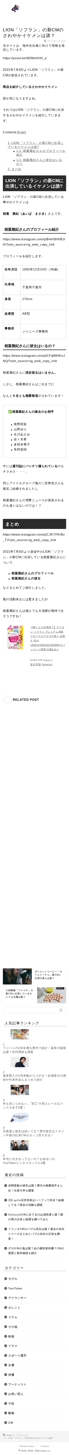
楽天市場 (35, 664)
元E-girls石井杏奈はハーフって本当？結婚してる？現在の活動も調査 (36, 1203)
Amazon (47, 664)
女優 (11, 1365)
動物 (11, 1413)
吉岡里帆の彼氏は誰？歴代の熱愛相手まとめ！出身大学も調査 (35, 1188)
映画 (11, 1336)
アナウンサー (17, 1297)
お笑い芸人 (16, 1393)
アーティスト (10, 23)
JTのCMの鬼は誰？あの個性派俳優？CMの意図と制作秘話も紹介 (36, 1251)
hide (21, 132)
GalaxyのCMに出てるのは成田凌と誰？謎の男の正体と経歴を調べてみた (35, 1217)
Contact (45, 1446)
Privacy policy (27, 1446)
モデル (12, 1278)
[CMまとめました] (34, 12)
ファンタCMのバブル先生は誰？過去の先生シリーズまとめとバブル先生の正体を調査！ (36, 1234)
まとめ (14, 169)
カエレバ (48, 660)
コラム (12, 1317)
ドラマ (12, 1345)
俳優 (11, 1374)
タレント (14, 1307)
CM (10, 1422)
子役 (11, 1403)
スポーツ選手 (17, 1355)
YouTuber (15, 1288)
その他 (12, 1326)
